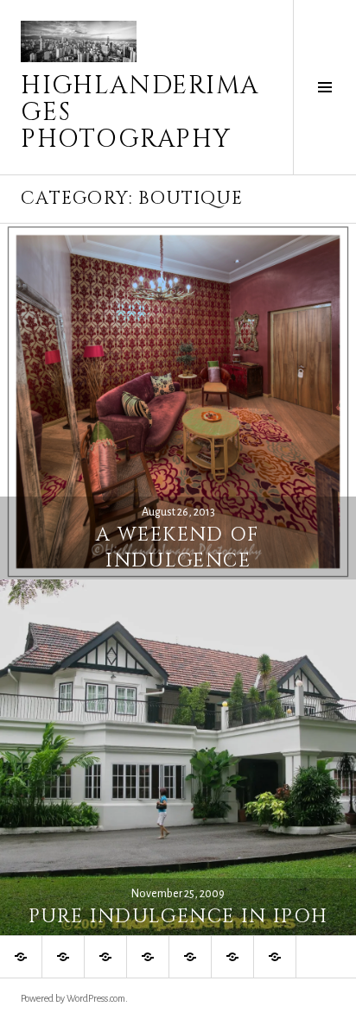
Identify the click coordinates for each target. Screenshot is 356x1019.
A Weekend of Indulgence (178, 547)
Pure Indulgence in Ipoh (178, 916)
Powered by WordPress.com (73, 998)
